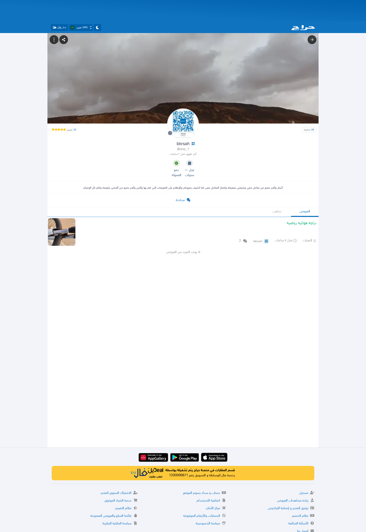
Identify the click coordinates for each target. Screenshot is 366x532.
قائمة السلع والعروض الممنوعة (111, 516)
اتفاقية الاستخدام (208, 501)
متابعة (309, 129)
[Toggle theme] (97, 27)
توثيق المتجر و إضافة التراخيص (288, 508)
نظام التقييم (123, 508)
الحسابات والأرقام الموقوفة (201, 516)
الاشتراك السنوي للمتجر (116, 493)
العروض (304, 212)
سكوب (276, 212)
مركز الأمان (213, 508)
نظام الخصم (300, 516)
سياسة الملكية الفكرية (117, 524)
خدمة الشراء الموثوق (118, 501)
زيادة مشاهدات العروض (292, 501)
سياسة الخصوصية (208, 524)
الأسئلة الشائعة (298, 524)
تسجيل (303, 493)
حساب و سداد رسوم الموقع (201, 493)
